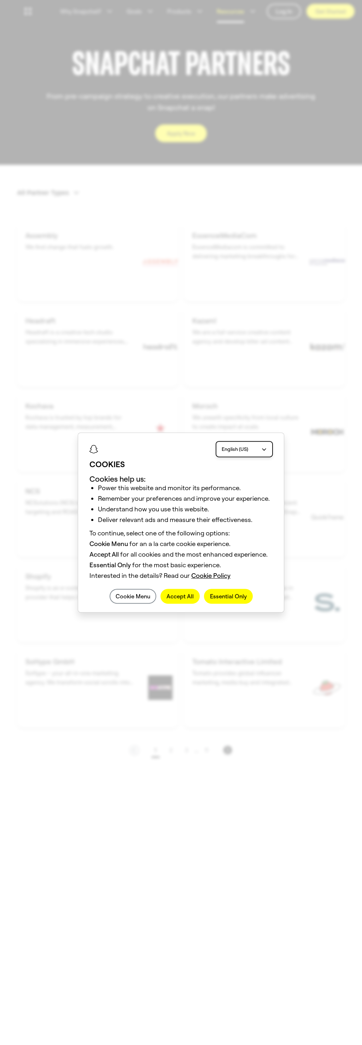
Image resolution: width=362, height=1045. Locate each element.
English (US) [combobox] (235, 449)
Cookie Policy (210, 575)
